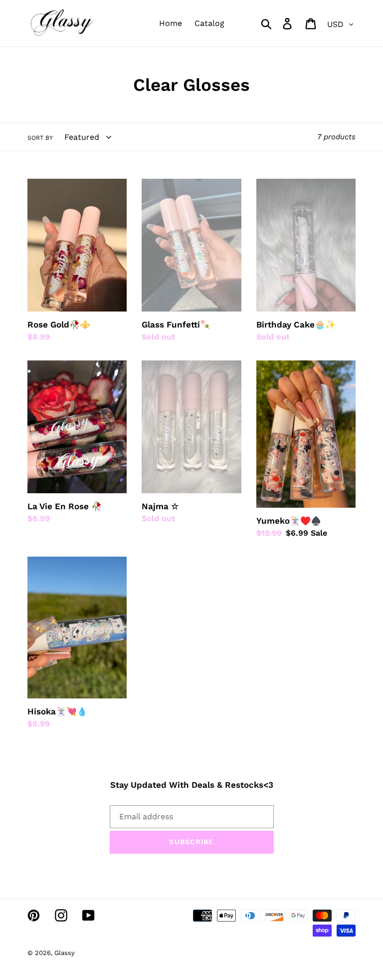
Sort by (40, 137)
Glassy (64, 953)
